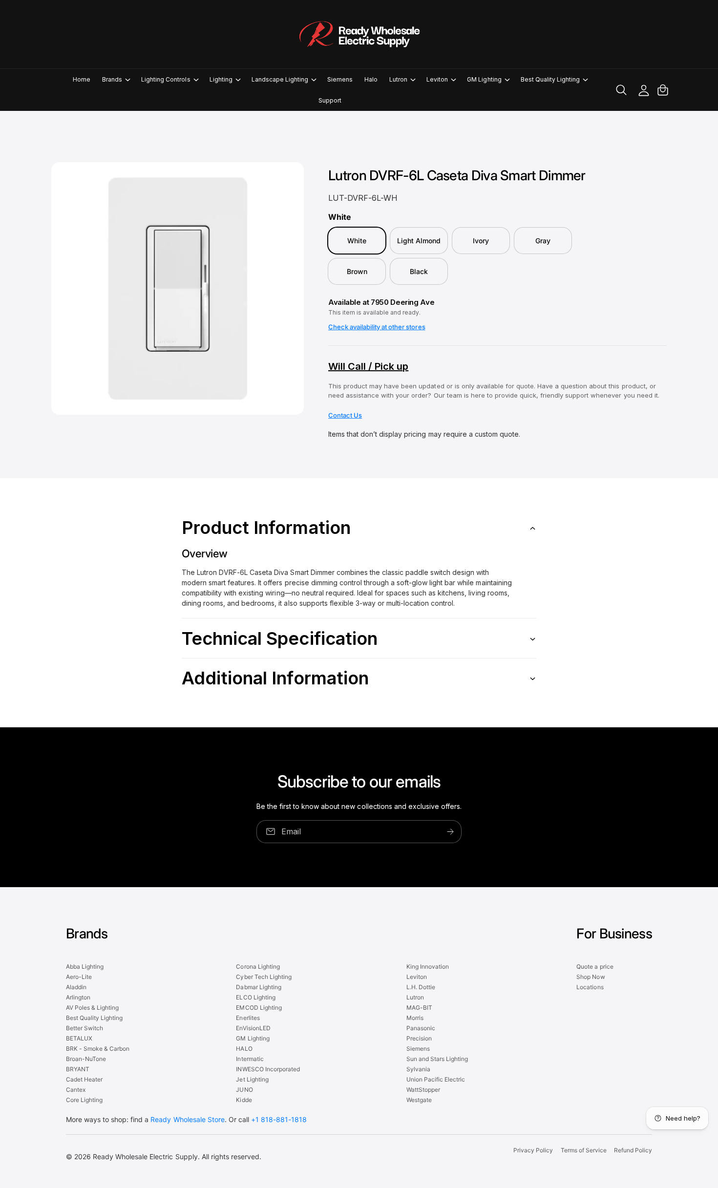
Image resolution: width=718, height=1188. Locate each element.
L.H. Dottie (420, 987)
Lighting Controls (165, 79)
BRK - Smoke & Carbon (97, 1048)
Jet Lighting (252, 1079)
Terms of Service (584, 1150)
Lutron (398, 79)
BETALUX (79, 1038)
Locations (589, 987)
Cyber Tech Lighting (263, 976)
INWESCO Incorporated (267, 1069)
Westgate (419, 1099)
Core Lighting (84, 1099)
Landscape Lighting (280, 79)
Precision (419, 1038)
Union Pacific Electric (435, 1079)
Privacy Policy (533, 1150)
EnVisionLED (253, 1028)
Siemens (418, 1048)
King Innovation (427, 966)
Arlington (78, 997)
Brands (112, 79)
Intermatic (249, 1058)
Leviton (437, 79)
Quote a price (594, 966)
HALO (244, 1048)
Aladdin (76, 987)
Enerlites (247, 1017)
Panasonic (420, 1028)
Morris (414, 1017)
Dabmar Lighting (258, 987)
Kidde (244, 1099)
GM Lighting (484, 79)
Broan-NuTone (86, 1058)
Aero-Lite (79, 976)
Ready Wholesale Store (187, 1119)
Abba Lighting (85, 966)
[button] (115, 79)
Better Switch (84, 1028)
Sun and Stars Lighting (437, 1058)
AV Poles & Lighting (92, 1007)
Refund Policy (633, 1150)
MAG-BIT (419, 1007)
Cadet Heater (84, 1079)
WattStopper (423, 1089)
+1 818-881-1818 (279, 1119)
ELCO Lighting (255, 997)
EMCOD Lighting (258, 1007)
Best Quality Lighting (550, 79)
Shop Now (590, 976)
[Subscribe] (450, 831)
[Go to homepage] (359, 34)
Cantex (75, 1089)
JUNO (244, 1089)
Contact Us (345, 415)
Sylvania (418, 1069)
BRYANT (77, 1069)
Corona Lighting (257, 966)
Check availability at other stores (376, 327)
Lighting (221, 79)
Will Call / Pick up (368, 366)
